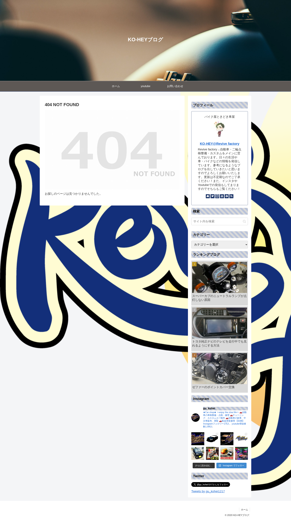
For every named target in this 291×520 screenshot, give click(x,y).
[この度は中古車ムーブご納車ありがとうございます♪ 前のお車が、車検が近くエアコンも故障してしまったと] (197, 453)
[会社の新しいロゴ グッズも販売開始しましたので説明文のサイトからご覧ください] (197, 438)
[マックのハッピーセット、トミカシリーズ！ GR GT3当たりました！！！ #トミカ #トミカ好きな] (212, 453)
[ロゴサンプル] (226, 438)
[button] (244, 221)
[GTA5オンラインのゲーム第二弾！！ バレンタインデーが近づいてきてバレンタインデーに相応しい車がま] (241, 453)
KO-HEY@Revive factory (219, 144)
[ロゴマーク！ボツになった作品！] (212, 438)
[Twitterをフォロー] (213, 196)
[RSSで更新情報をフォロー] (231, 196)
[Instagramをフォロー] (217, 196)
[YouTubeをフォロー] (222, 196)
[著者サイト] (208, 196)
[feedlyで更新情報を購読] (227, 196)
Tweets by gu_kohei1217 (208, 491)
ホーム (244, 509)
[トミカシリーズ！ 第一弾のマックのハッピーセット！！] (226, 453)
